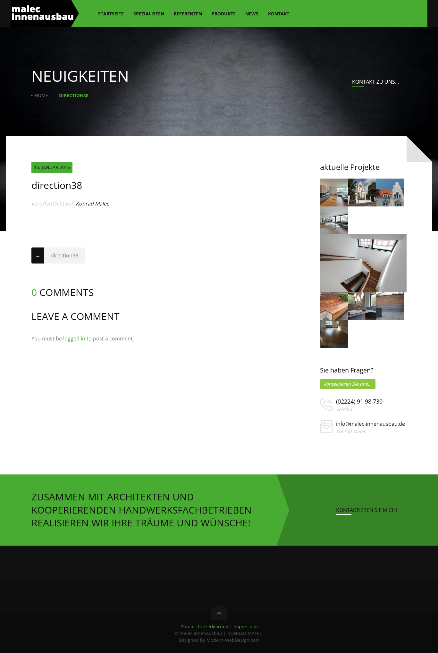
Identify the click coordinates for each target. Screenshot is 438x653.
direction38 (64, 255)
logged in (74, 338)
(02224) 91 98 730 (359, 401)
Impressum (245, 627)
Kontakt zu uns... (375, 81)
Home (41, 95)
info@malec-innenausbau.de (370, 423)
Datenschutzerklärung (204, 627)
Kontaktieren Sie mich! (366, 510)
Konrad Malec (92, 203)
